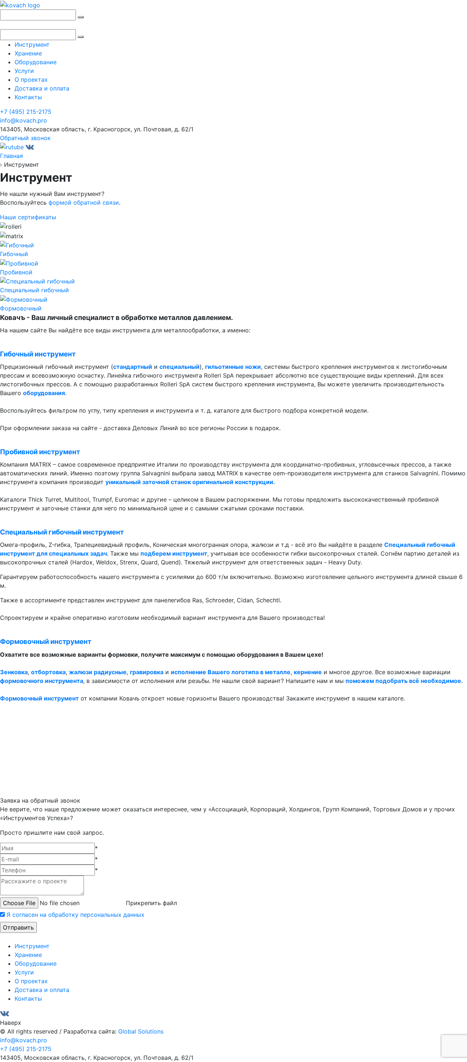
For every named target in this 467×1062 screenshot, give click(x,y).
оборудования (44, 393)
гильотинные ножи (233, 366)
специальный (179, 366)
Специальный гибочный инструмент (62, 532)
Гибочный (14, 254)
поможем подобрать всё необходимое (403, 680)
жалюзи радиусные (98, 672)
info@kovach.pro (23, 120)
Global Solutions (140, 1031)
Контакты (28, 97)
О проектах (31, 79)
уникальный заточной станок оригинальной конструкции (189, 482)
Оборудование (36, 62)
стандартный (132, 366)
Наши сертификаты (28, 217)
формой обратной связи (84, 202)
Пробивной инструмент (40, 452)
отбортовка (48, 672)
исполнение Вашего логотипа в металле (230, 672)
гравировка (146, 672)
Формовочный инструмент (45, 641)
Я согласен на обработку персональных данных (75, 914)
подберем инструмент (173, 553)
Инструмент (32, 44)
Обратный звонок (25, 138)
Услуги (24, 70)
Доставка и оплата (42, 88)
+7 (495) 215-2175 (25, 111)
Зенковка (14, 672)
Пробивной (16, 272)
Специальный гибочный (34, 290)
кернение (308, 672)
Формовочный (21, 308)
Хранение (28, 53)
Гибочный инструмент (38, 354)
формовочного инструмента (41, 680)
